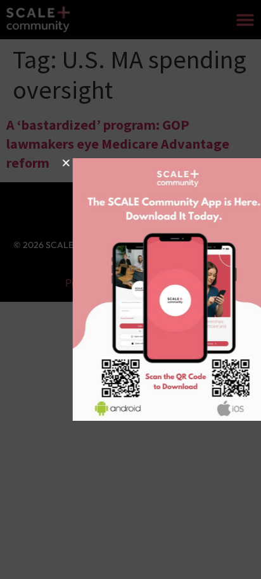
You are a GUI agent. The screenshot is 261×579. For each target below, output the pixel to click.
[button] (46, 163)
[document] (130, 289)
